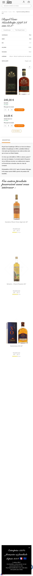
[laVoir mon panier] (28, 2)
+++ (30, 42)
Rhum (14, 11)
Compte (23, 2)
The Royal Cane (20, 30)
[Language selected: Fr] (3, 574)
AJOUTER (20, 109)
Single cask (28, 61)
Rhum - (12, 56)
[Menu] (3, 2)
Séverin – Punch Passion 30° (16, 284)
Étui (30, 52)
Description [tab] (6, 140)
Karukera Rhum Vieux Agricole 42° (16, 222)
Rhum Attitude (9, 2)
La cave (10, 11)
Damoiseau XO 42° (16, 346)
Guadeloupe (7, 30)
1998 (30, 47)
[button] (29, 66)
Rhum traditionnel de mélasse (22, 56)
